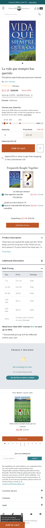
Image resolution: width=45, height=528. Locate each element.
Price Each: (27, 129)
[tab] (4, 443)
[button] (22, 63)
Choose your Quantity (11, 107)
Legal (4, 505)
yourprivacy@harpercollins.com (13, 484)
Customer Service (9, 491)
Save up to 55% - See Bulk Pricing (15, 95)
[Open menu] (3, 8)
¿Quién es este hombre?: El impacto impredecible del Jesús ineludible (17, 205)
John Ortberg (10, 81)
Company (6, 498)
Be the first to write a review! (22, 378)
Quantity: (6, 129)
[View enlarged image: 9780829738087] (22, 41)
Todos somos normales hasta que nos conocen (22, 425)
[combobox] (22, 14)
